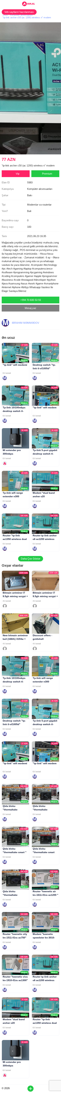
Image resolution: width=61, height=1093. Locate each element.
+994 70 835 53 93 (30, 299)
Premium (47, 173)
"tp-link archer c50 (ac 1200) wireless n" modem (27, 17)
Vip (17, 173)
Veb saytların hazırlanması (19, 11)
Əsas (5, 15)
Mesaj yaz (30, 308)
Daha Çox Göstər (30, 558)
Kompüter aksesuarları (21, 15)
